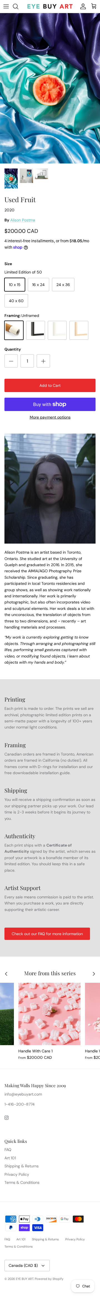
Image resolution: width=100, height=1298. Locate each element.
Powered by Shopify (49, 1279)
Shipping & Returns (21, 1166)
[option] (50, 89)
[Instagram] (6, 1118)
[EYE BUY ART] (50, 6)
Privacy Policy (16, 1174)
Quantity (12, 349)
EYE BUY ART (24, 1279)
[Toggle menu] (6, 6)
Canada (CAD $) (23, 1265)
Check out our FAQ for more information (47, 933)
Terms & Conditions (21, 1182)
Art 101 (10, 1157)
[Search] (18, 6)
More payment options (50, 417)
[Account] (82, 6)
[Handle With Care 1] (49, 1014)
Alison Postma (22, 220)
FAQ (7, 1149)
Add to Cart (50, 385)
